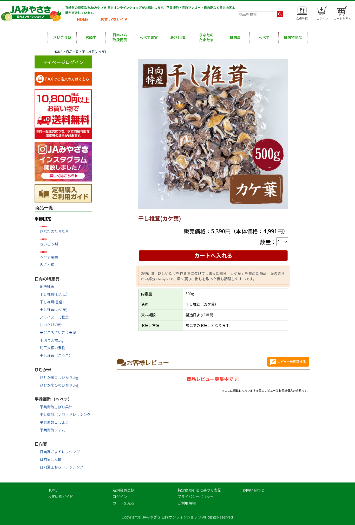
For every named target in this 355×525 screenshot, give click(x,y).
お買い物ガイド (114, 19)
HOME (83, 19)
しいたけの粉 (51, 324)
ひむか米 (43, 369)
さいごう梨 (62, 37)
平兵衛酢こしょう (54, 422)
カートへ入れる (213, 255)
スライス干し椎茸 (54, 317)
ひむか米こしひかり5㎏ (59, 377)
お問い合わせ (253, 490)
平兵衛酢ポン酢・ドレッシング (65, 414)
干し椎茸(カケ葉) (53, 309)
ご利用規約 (187, 503)
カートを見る (123, 503)
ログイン (120, 496)
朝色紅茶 (47, 286)
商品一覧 (72, 51)
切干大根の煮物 (52, 347)
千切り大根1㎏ (51, 340)
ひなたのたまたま (206, 37)
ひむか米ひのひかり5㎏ (59, 385)
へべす (264, 37)
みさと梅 (177, 37)
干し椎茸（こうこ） (56, 355)
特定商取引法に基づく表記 (199, 490)
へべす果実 (149, 37)
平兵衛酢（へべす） (53, 399)
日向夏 (235, 37)
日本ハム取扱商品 (120, 37)
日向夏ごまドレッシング (60, 451)
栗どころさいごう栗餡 (58, 332)
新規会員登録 (123, 490)
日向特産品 (293, 37)
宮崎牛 (91, 37)
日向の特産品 (47, 279)
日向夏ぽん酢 (51, 459)
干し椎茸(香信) (52, 301)
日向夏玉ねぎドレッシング (61, 467)
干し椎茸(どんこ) (53, 294)
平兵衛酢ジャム (52, 429)
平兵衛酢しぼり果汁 (56, 406)
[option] (213, 134)
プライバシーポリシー (196, 496)
